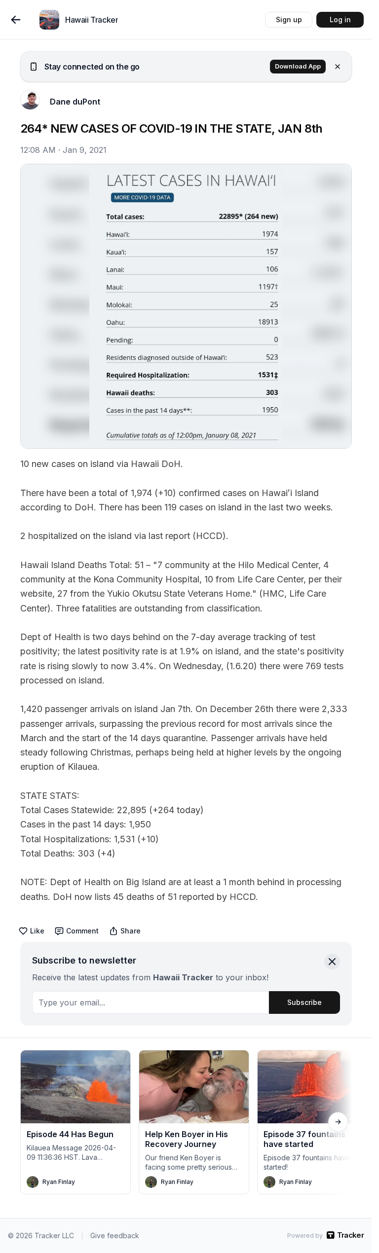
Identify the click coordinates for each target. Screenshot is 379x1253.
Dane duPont (75, 102)
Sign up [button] (289, 19)
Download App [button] (298, 66)
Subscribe (304, 1002)
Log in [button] (340, 19)
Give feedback (114, 1235)
